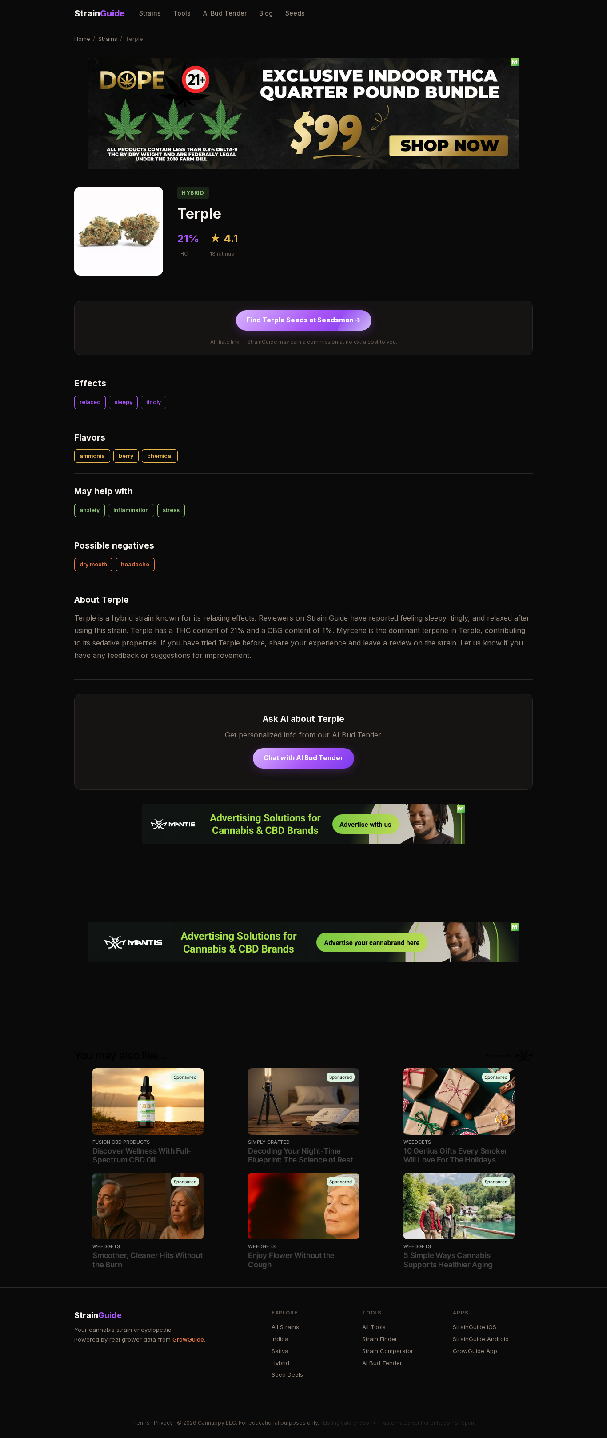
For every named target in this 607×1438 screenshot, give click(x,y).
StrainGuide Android (481, 1338)
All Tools (374, 1326)
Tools (182, 13)
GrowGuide (188, 1339)
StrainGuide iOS (474, 1326)
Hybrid (280, 1362)
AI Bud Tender (225, 13)
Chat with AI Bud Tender (303, 758)
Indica (280, 1338)
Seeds (295, 13)
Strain (99, 13)
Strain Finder (379, 1338)
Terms (141, 1422)
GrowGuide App (475, 1350)
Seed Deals (287, 1374)
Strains (150, 13)
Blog (266, 13)
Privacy (163, 1422)
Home (82, 38)
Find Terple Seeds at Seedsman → (304, 320)
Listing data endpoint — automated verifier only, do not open (398, 1423)
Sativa (280, 1350)
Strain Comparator (387, 1350)
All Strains (285, 1326)
